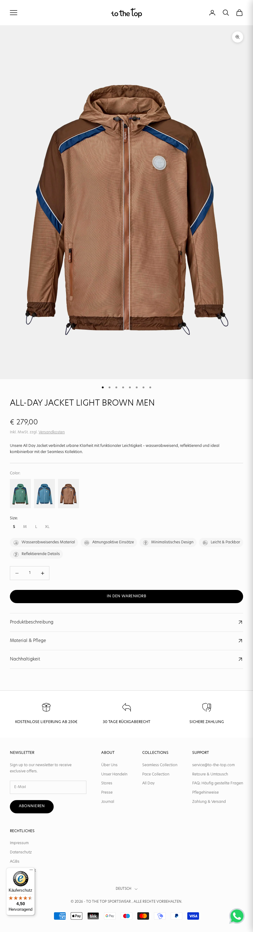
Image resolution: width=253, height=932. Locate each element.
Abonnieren (32, 806)
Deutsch (123, 889)
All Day (148, 783)
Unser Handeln (114, 774)
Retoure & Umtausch (210, 774)
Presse (107, 793)
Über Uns (109, 765)
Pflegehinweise (205, 793)
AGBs (14, 862)
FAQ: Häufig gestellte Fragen (217, 783)
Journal (107, 802)
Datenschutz (21, 852)
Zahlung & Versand (209, 802)
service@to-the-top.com (213, 765)
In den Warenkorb (126, 596)
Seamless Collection (159, 765)
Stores (106, 783)
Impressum (19, 843)
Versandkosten (52, 432)
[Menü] (31, 871)
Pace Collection (155, 774)
